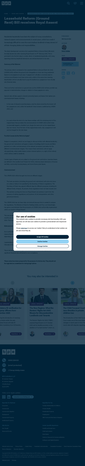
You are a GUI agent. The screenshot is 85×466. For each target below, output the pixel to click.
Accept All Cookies (42, 237)
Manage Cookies (42, 246)
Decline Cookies (42, 241)
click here (24, 228)
